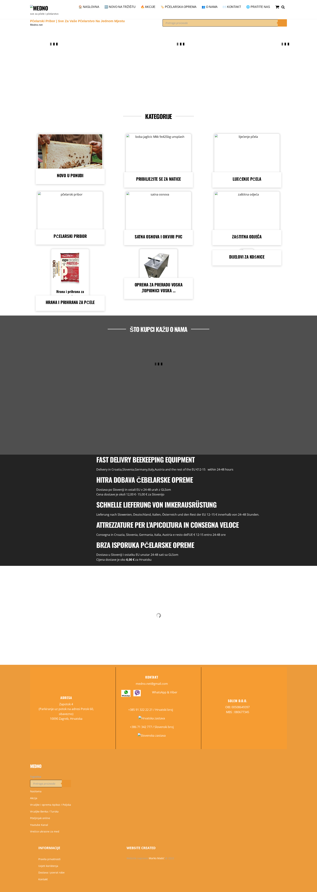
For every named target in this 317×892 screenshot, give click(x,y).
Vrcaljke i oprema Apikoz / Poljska (50, 804)
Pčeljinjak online (40, 818)
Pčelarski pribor (70, 236)
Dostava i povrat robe (51, 872)
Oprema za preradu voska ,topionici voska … (159, 287)
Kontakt (43, 879)
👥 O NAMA (210, 6)
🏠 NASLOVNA (89, 6)
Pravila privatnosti (49, 859)
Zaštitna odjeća (247, 236)
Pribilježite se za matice (158, 179)
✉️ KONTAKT (232, 6)
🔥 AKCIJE (148, 6)
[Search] (282, 23)
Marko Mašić (156, 858)
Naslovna (35, 791)
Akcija (33, 798)
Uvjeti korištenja (48, 866)
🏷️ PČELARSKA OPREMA (178, 6)
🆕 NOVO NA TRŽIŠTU (120, 6)
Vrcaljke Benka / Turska (44, 811)
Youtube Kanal (39, 825)
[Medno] (39, 8)
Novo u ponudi (70, 175)
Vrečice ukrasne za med (44, 831)
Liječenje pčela (247, 179)
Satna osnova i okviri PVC (158, 236)
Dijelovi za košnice (247, 257)
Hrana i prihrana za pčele (70, 294)
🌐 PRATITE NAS (258, 6)
